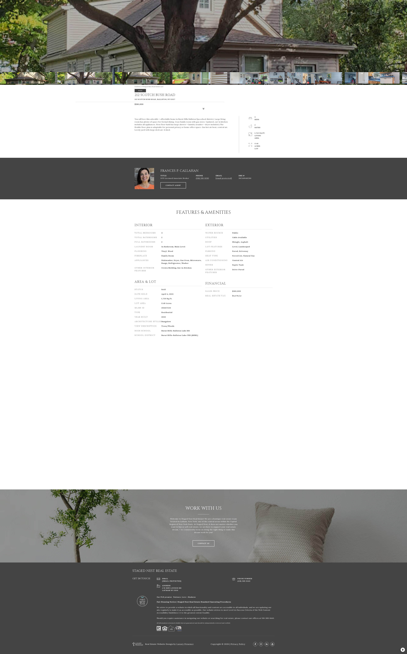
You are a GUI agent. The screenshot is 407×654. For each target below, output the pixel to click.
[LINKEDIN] (267, 644)
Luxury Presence (185, 644)
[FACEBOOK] (255, 644)
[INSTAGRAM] (261, 644)
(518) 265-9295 (202, 178)
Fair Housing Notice (166, 602)
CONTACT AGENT (173, 185)
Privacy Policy (238, 644)
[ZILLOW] (272, 644)
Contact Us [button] (203, 543)
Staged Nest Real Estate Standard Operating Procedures (204, 602)
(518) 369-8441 (243, 581)
